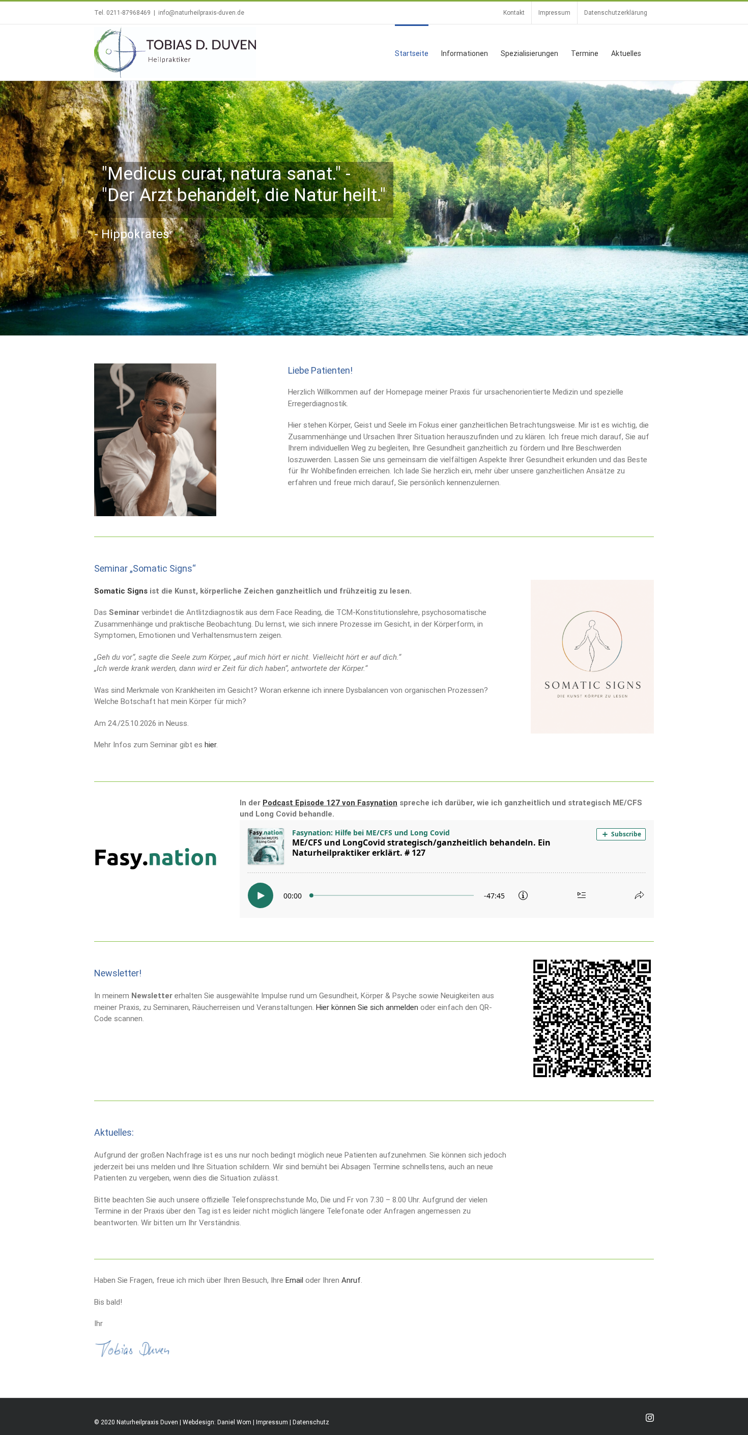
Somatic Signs (121, 591)
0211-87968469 (128, 12)
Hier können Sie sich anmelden (367, 1007)
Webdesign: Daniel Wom (217, 1422)
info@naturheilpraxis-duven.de (201, 12)
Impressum (272, 1422)
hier (210, 744)
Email (294, 1280)
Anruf (351, 1280)
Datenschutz (311, 1422)
